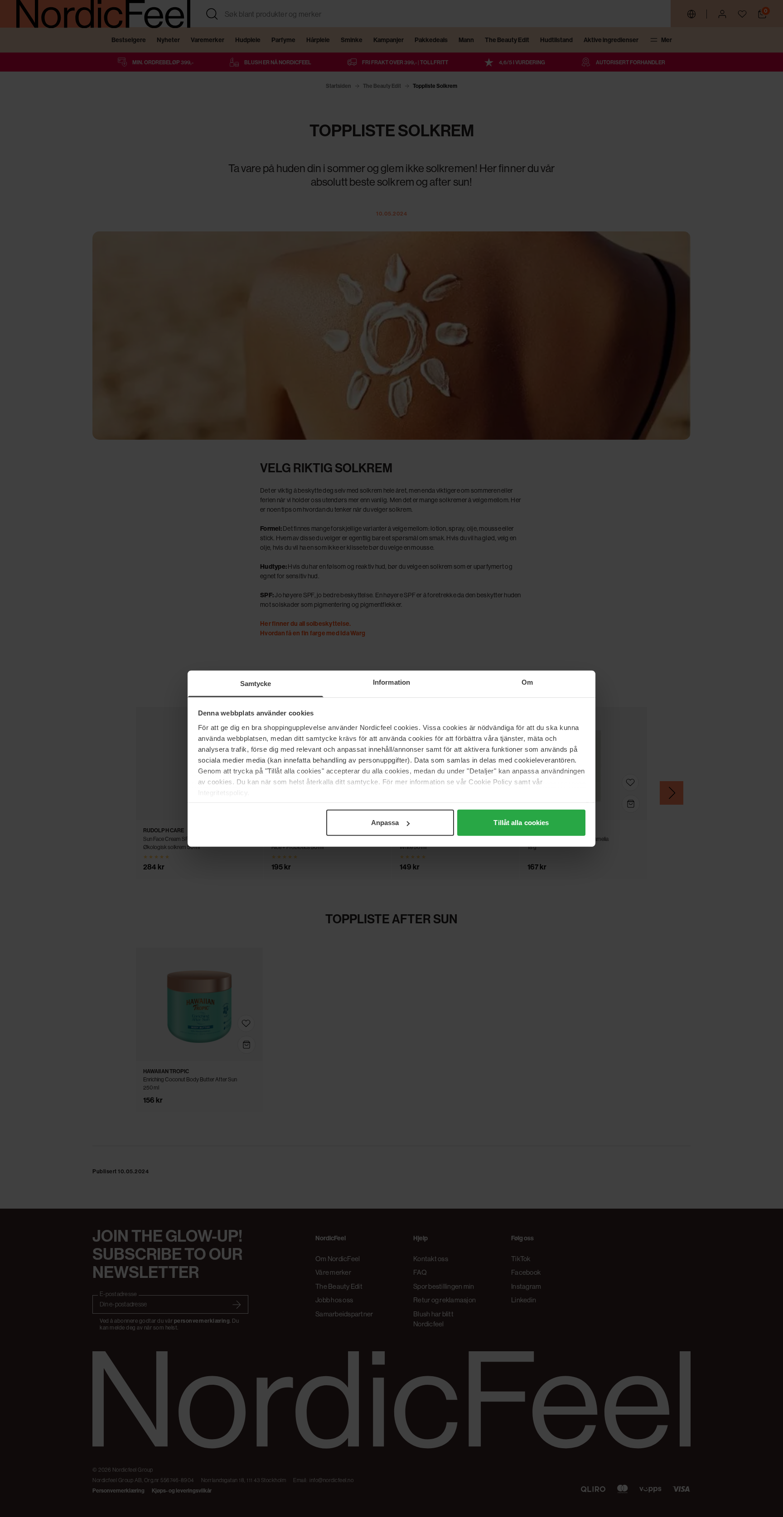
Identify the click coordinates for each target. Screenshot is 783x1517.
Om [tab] (527, 682)
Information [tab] (391, 682)
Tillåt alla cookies (521, 822)
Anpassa (385, 822)
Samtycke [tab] (255, 683)
